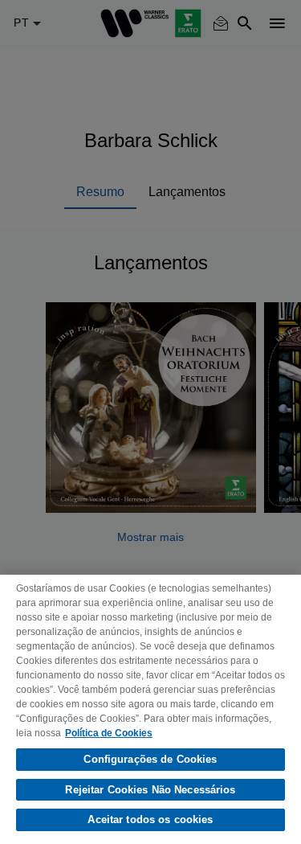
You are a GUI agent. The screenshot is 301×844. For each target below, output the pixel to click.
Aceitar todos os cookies (150, 819)
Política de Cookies (109, 733)
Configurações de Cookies (150, 759)
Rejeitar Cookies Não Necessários (150, 790)
